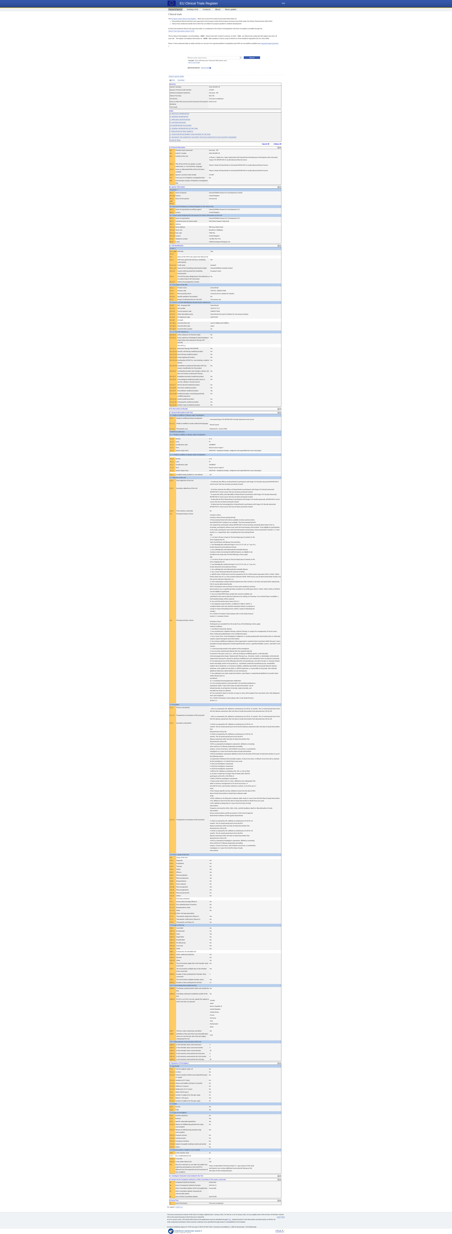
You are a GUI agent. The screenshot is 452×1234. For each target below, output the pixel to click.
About (217, 9)
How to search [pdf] (194, 62)
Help (283, 3)
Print (173, 80)
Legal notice (281, 1217)
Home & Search (175, 9)
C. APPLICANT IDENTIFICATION (180, 120)
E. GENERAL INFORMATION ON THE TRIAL (184, 128)
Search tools (205, 68)
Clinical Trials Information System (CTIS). (181, 31)
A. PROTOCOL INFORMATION (179, 114)
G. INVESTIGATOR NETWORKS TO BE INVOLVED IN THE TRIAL (190, 134)
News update (230, 9)
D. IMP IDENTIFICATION (178, 123)
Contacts (206, 9)
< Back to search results (176, 76)
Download (181, 80)
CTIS (229, 1219)
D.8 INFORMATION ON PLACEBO (180, 125)
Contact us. (179, 1207)
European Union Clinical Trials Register (183, 19)
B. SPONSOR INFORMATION (179, 117)
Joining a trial (192, 9)
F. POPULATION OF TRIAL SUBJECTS (181, 131)
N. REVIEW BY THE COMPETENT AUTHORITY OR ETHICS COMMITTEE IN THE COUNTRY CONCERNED (203, 137)
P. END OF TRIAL (175, 140)
